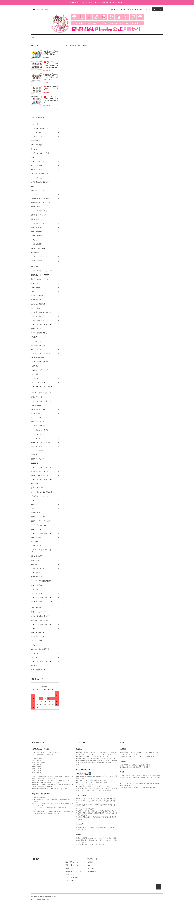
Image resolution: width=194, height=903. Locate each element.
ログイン (148, 9)
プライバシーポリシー (72, 874)
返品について (69, 868)
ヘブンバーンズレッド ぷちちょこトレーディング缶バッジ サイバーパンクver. (50, 99)
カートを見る (91, 868)
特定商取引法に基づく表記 (73, 871)
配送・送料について (71, 865)
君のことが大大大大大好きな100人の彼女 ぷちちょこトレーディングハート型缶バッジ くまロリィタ (50, 76)
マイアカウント (92, 859)
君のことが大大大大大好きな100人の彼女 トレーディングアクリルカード (50, 52)
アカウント (119, 9)
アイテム (158, 9)
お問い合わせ (129, 9)
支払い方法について (71, 862)
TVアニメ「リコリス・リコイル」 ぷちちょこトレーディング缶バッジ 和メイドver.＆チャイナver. (50, 64)
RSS (66, 880)
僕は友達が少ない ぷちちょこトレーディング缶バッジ (50, 88)
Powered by (34, 899)
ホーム (111, 9)
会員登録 (139, 9)
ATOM (72, 880)
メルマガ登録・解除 (71, 877)
